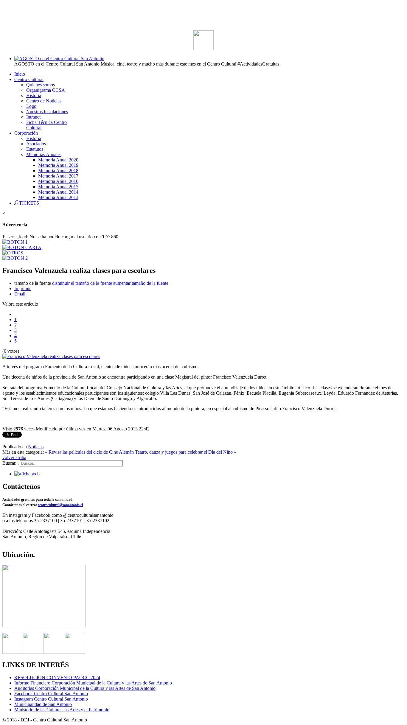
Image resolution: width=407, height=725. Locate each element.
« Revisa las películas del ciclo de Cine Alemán (89, 452)
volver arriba (14, 457)
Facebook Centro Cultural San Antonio (51, 693)
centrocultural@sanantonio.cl (60, 505)
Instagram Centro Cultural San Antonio (51, 698)
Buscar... (10, 463)
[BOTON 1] (15, 242)
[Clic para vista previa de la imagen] (51, 356)
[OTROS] (12, 252)
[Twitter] (33, 652)
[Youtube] (75, 652)
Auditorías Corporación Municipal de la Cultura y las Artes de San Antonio (85, 688)
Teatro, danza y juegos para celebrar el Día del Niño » (185, 452)
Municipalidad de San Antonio (43, 704)
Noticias (36, 446)
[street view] (44, 625)
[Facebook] (12, 652)
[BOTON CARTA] (21, 247)
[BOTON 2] (15, 258)
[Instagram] (54, 652)
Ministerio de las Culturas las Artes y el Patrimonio (61, 709)
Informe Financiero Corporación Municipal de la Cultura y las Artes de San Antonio (93, 682)
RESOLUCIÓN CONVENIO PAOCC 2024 (57, 677)
